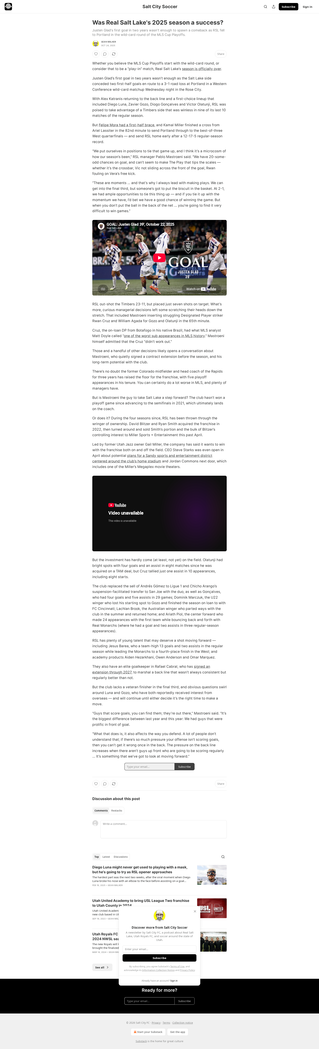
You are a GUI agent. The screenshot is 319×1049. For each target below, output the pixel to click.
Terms (166, 1022)
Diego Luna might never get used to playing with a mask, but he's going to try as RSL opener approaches (139, 869)
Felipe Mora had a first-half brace (126, 125)
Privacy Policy (187, 970)
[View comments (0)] (105, 54)
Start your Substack (149, 1032)
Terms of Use (177, 966)
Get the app (177, 1032)
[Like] (96, 54)
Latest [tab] (106, 856)
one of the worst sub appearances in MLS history (164, 336)
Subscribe (288, 7)
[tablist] (108, 810)
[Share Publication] (273, 6)
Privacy (156, 1022)
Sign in (307, 7)
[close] (195, 911)
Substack (141, 1041)
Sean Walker (108, 41)
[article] (159, 878)
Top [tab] (97, 856)
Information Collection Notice (158, 970)
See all (99, 967)
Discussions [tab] (121, 856)
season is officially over (201, 69)
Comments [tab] (101, 810)
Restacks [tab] (116, 810)
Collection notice (182, 1022)
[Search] (265, 6)
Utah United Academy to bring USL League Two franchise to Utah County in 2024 (140, 903)
